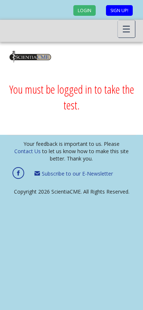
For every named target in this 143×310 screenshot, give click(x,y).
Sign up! (119, 10)
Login (84, 10)
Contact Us (27, 151)
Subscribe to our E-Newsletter (76, 173)
